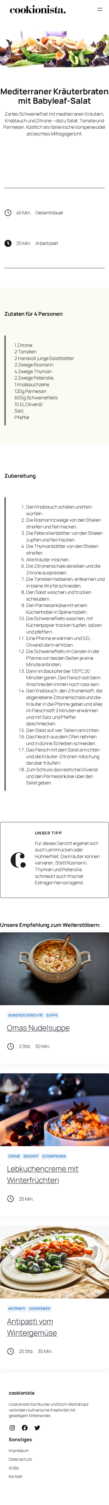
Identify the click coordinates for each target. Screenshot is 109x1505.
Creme (14, 1156)
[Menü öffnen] (99, 9)
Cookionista (21, 1393)
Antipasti (16, 1308)
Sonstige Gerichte (25, 1015)
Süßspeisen (54, 1156)
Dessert (31, 1156)
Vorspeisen (39, 1308)
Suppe (52, 1015)
